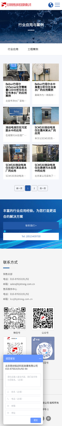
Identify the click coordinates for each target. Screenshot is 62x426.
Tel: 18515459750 (31, 236)
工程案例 (33, 49)
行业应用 (13, 49)
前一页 (19, 188)
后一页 (43, 188)
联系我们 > (31, 225)
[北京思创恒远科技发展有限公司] (17, 5)
